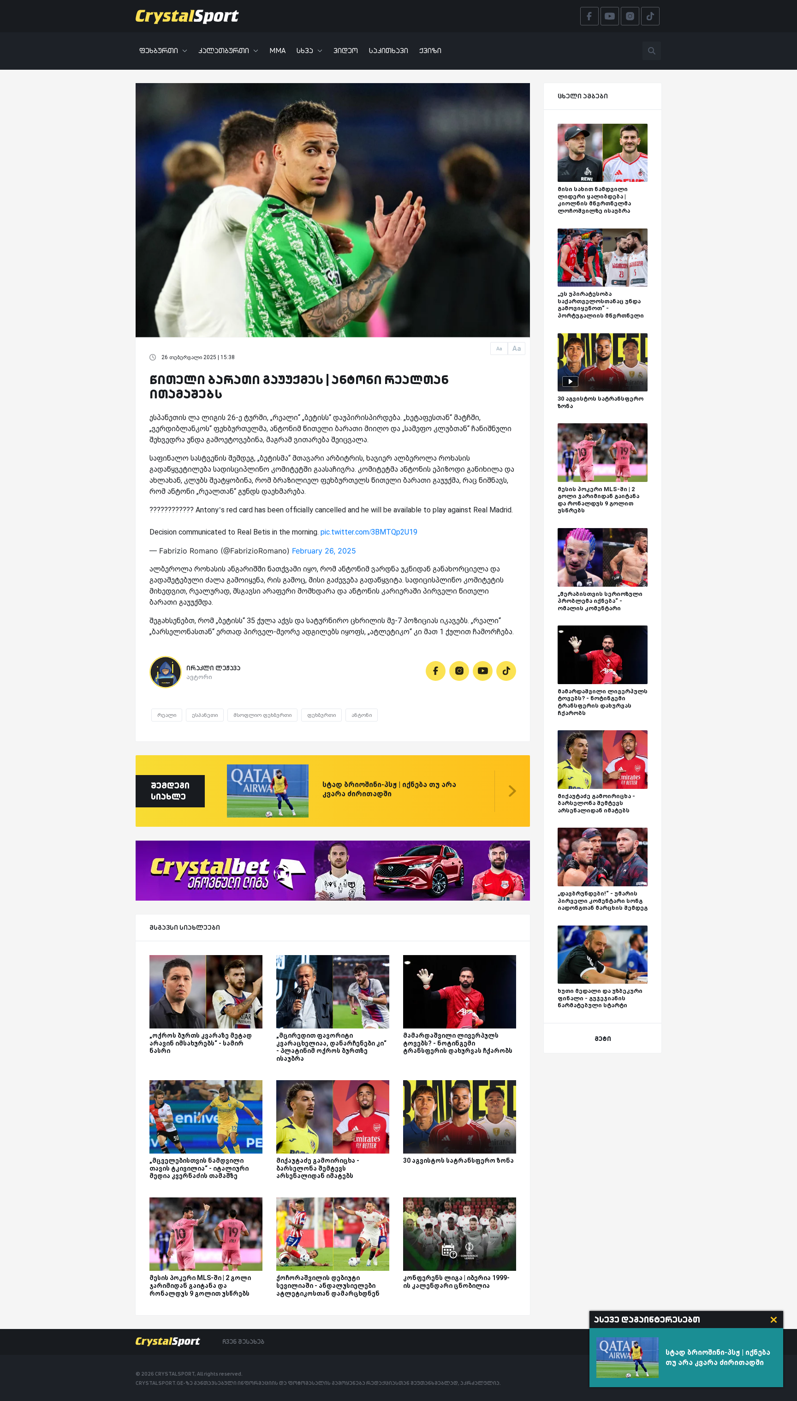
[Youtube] (483, 671)
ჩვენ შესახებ (243, 1341)
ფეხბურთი (158, 50)
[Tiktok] (506, 671)
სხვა (305, 50)
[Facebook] (436, 671)
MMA (277, 50)
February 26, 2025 (324, 550)
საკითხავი (388, 50)
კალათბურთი (223, 50)
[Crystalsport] (187, 16)
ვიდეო (345, 50)
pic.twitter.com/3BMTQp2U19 (369, 532)
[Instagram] (459, 671)
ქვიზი (430, 50)
